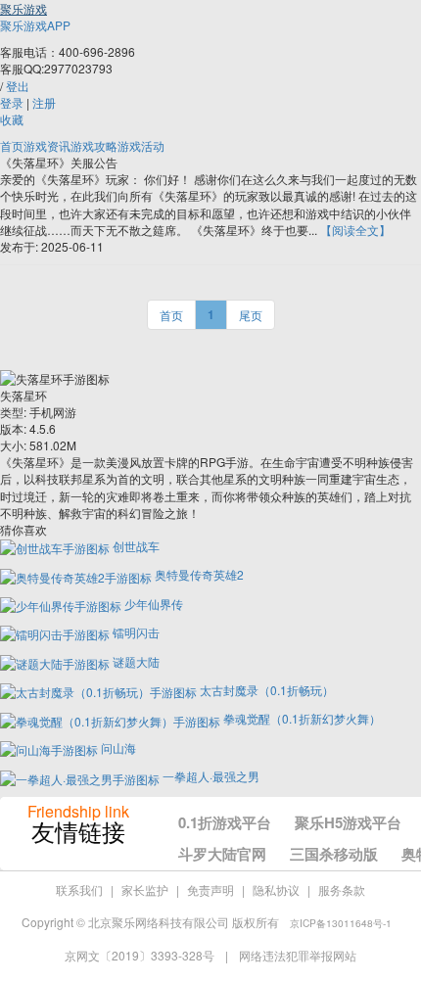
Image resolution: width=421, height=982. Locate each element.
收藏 (11, 119)
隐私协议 (276, 889)
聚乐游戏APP (35, 25)
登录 (11, 102)
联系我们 (79, 889)
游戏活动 (140, 145)
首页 (11, 145)
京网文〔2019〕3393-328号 (141, 955)
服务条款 (341, 889)
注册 (44, 102)
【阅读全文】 (355, 229)
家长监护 (144, 889)
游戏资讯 (46, 145)
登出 (17, 85)
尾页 (250, 314)
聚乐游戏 (23, 8)
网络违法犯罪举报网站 (297, 955)
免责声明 (210, 889)
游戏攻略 (93, 145)
